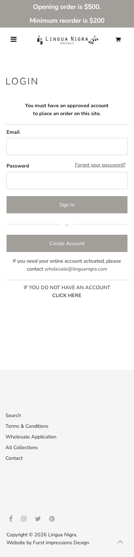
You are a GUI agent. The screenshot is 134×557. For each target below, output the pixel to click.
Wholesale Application (30, 436)
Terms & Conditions (26, 426)
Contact (14, 458)
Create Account (67, 243)
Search (13, 415)
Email (13, 132)
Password (18, 165)
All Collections (21, 447)
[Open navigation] (14, 39)
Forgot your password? (100, 165)
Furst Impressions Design (61, 542)
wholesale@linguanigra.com (76, 268)
